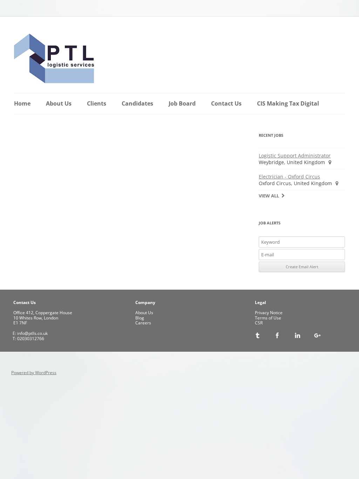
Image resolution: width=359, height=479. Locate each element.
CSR (259, 323)
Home (22, 103)
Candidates (137, 103)
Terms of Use (268, 318)
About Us (59, 103)
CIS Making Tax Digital (288, 103)
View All (269, 196)
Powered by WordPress (33, 373)
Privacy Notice (269, 313)
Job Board (182, 103)
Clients (96, 103)
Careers (143, 323)
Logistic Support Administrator (295, 155)
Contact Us (226, 103)
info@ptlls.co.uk (32, 333)
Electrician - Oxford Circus (289, 176)
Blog (139, 318)
